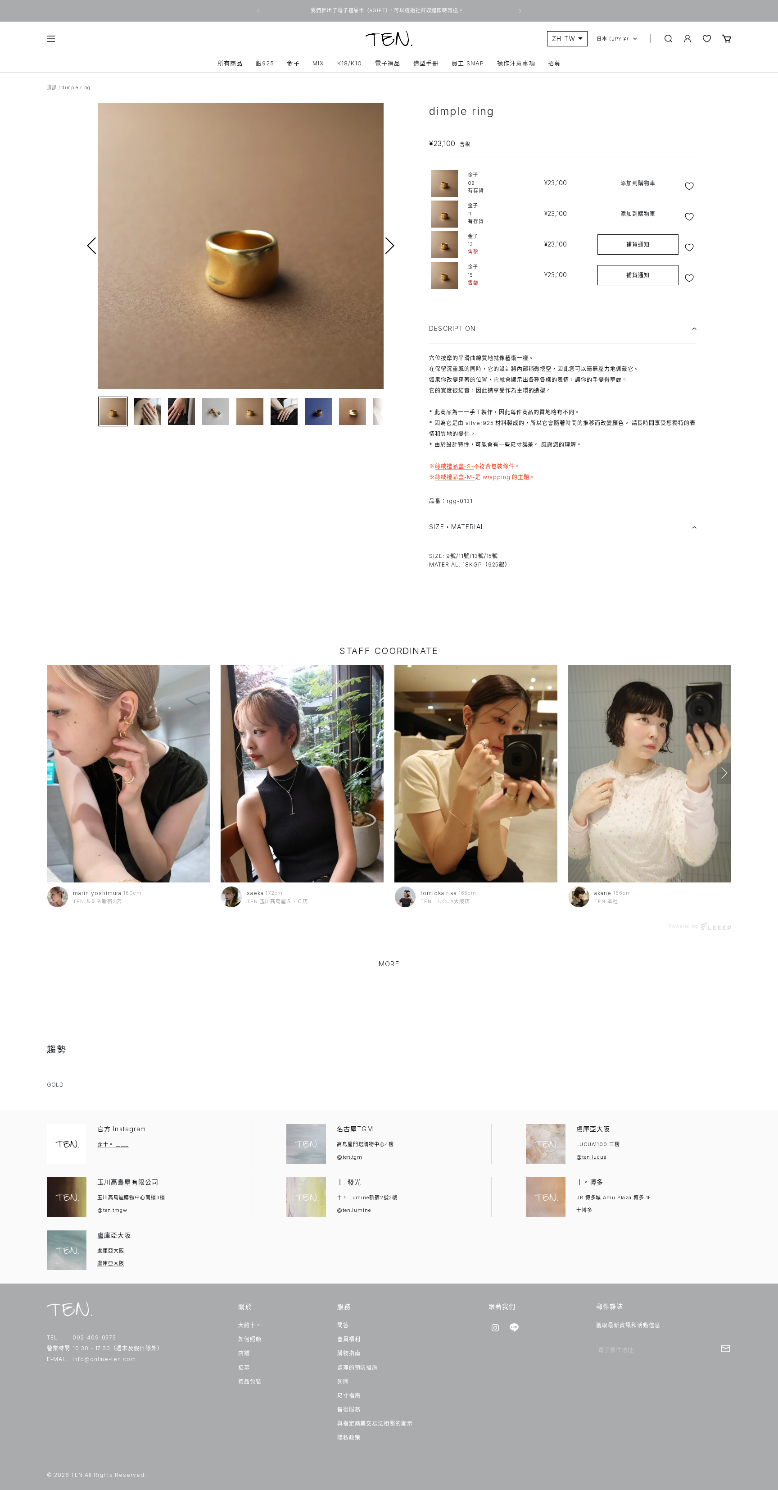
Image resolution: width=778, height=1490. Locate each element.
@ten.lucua (591, 1157)
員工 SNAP (468, 63)
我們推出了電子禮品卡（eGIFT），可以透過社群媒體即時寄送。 (388, 10)
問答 (343, 1325)
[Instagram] (495, 1328)
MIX (318, 63)
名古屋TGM (355, 1129)
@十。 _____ (113, 1144)
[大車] (726, 38)
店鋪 (244, 1353)
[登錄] (687, 38)
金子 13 (473, 244)
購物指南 (349, 1353)
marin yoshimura (97, 893)
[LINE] (514, 1328)
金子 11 (476, 213)
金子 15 (473, 275)
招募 (554, 63)
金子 (293, 63)
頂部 (52, 87)
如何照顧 (250, 1339)
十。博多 (589, 1182)
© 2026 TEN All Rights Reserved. (96, 1475)
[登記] (725, 1348)
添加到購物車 (638, 183)
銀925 (265, 63)
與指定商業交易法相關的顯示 (375, 1423)
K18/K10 (349, 63)
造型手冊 (426, 63)
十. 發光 (349, 1182)
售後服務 (349, 1409)
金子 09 (476, 183)
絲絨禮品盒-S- (454, 466)
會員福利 (349, 1339)
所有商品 (230, 63)
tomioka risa (439, 893)
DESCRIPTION (452, 328)
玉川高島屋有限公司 (127, 1182)
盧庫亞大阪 (593, 1129)
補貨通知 (638, 244)
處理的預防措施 (357, 1367)
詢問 (343, 1381)
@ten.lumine (354, 1210)
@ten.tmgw (112, 1210)
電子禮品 (387, 63)
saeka (255, 893)
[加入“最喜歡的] (690, 186)
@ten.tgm (349, 1157)
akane (602, 893)
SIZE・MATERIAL (457, 526)
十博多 (584, 1210)
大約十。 (250, 1325)
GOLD (55, 1084)
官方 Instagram (121, 1129)
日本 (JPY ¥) (613, 39)
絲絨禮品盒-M (453, 477)
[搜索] (669, 39)
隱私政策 (349, 1437)
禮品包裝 (250, 1381)
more (389, 964)
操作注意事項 (516, 63)
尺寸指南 (349, 1395)
